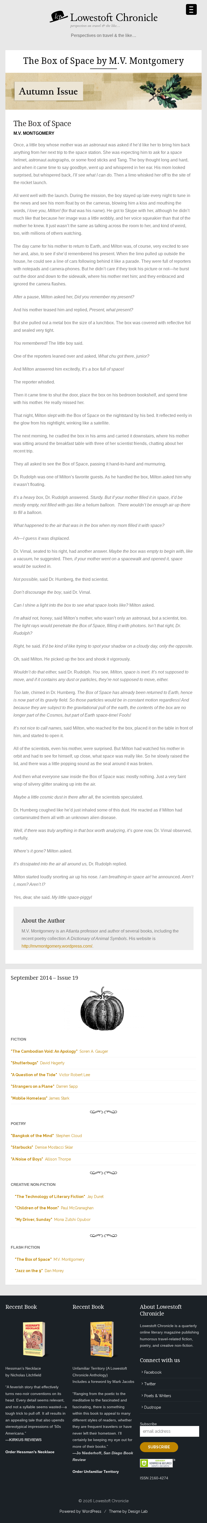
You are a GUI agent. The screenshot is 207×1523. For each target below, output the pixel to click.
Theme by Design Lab (128, 1511)
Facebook (152, 1372)
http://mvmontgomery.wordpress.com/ (57, 946)
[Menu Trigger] (191, 9)
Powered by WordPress (80, 1511)
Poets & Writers (157, 1396)
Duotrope (152, 1407)
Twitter (150, 1384)
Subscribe (148, 1424)
